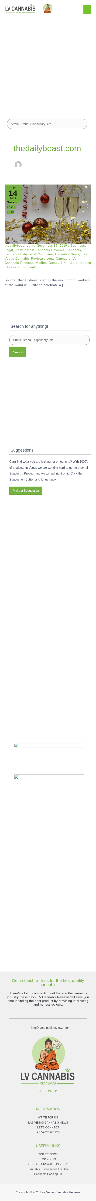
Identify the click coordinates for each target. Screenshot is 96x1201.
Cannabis (74, 250)
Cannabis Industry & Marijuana (29, 254)
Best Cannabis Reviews (45, 250)
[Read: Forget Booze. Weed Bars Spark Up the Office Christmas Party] (48, 214)
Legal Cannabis (58, 258)
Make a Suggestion (26, 490)
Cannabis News (67, 254)
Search (18, 352)
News (19, 250)
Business (78, 245)
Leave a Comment (21, 267)
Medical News (46, 262)
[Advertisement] (48, 64)
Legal (9, 250)
